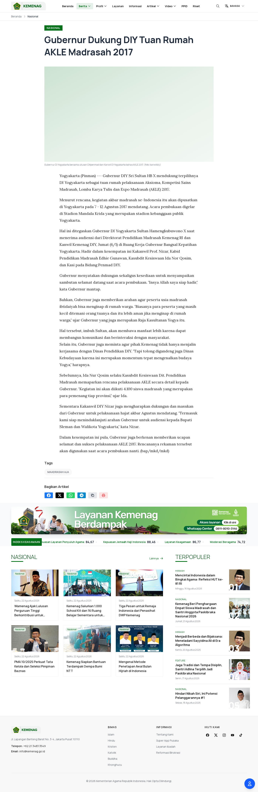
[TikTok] (241, 735)
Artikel (151, 6)
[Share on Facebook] (48, 495)
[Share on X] (59, 495)
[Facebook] (208, 735)
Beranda (67, 6)
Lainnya (154, 558)
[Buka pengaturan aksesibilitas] (249, 783)
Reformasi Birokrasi (168, 752)
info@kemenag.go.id (32, 751)
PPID (185, 6)
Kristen (112, 746)
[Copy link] (92, 495)
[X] (216, 735)
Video (168, 6)
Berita (83, 6)
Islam (111, 734)
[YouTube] (232, 735)
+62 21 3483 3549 (34, 746)
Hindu (111, 740)
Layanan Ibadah (165, 746)
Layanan (118, 6)
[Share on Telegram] (81, 495)
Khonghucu (115, 764)
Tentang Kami (164, 734)
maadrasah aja (58, 472)
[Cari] (218, 6)
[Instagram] (224, 735)
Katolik (112, 752)
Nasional (53, 28)
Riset (196, 6)
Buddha (112, 758)
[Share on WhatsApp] (70, 495)
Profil (99, 6)
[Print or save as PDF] (103, 495)
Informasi (135, 6)
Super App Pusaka (167, 740)
